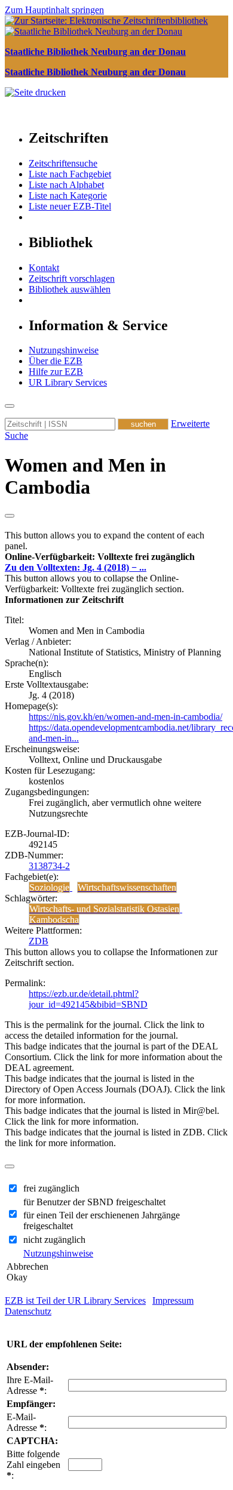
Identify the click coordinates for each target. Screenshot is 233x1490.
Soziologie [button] (49, 887)
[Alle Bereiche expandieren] (9, 516)
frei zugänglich (51, 1188)
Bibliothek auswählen (70, 289)
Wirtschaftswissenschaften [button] (127, 887)
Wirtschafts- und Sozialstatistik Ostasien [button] (104, 909)
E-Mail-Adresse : (27, 1422)
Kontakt (44, 268)
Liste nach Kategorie (68, 195)
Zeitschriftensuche (63, 163)
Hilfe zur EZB (56, 372)
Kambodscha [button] (54, 920)
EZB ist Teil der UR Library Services (75, 1300)
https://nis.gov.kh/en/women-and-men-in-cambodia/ (125, 717)
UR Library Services (68, 382)
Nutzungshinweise (64, 350)
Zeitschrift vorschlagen (72, 278)
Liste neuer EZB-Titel (70, 206)
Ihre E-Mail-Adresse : (30, 1385)
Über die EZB (55, 361)
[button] (100, 557)
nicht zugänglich (54, 1240)
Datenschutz (28, 1311)
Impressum (173, 1300)
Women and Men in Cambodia (85, 476)
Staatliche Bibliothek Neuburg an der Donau (95, 52)
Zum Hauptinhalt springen (54, 10)
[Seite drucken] (35, 92)
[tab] (116, 557)
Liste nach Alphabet (66, 185)
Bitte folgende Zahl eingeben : (33, 1464)
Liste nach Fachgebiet (70, 174)
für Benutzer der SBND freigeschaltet (94, 1202)
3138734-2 (49, 866)
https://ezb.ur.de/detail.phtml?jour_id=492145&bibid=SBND (88, 999)
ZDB (38, 941)
